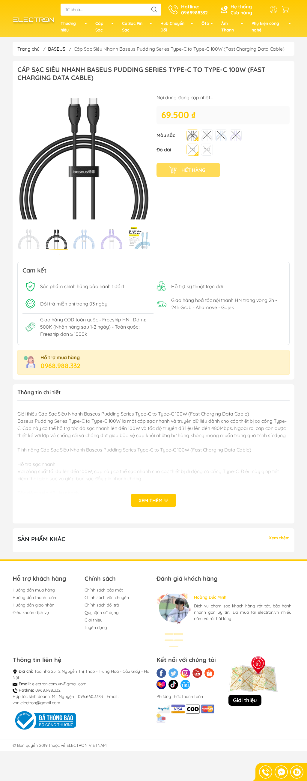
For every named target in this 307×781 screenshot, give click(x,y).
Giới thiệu (94, 620)
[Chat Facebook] (281, 772)
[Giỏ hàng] (286, 10)
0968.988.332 (60, 366)
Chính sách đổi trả (102, 605)
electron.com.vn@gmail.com (59, 684)
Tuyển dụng (96, 627)
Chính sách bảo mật (104, 590)
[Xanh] (221, 135)
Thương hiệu (68, 27)
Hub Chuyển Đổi (172, 27)
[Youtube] (197, 673)
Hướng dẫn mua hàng (34, 590)
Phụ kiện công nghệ (265, 27)
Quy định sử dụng (102, 612)
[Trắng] (207, 135)
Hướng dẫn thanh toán (34, 597)
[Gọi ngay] (265, 772)
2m (207, 150)
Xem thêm (151, 500)
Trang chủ (28, 49)
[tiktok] (173, 684)
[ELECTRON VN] (34, 19)
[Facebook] (161, 673)
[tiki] (185, 684)
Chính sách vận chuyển (107, 597)
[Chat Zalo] (296, 772)
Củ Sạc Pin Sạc (132, 27)
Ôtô (205, 23)
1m (192, 150)
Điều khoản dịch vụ (31, 612)
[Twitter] (173, 673)
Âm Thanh (227, 27)
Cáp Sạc (99, 27)
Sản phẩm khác (41, 539)
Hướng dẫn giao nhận (33, 605)
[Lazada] (161, 684)
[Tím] (236, 135)
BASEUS (56, 49)
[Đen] (192, 135)
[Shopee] (209, 673)
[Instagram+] (185, 673)
